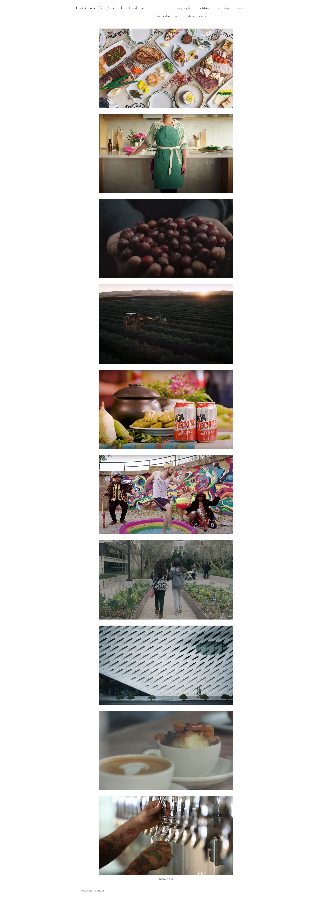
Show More (166, 879)
